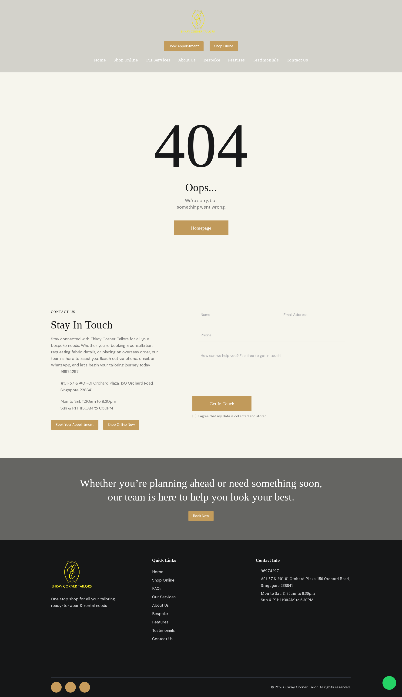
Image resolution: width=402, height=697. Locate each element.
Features (236, 60)
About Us (187, 60)
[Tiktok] (84, 687)
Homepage (201, 227)
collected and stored (250, 416)
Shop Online (126, 60)
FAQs (156, 588)
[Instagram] (70, 687)
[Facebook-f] (56, 687)
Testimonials (266, 60)
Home (100, 60)
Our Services (158, 60)
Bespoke (212, 60)
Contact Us (297, 60)
